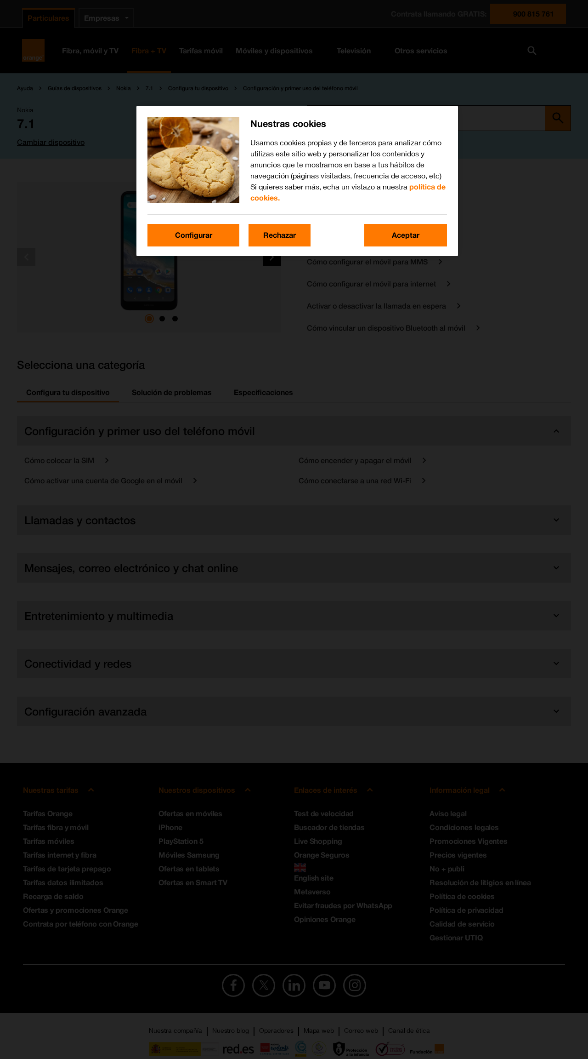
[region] (297, 181)
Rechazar (279, 235)
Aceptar (405, 235)
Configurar (193, 235)
